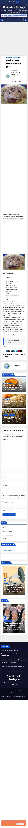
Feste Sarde (21, 585)
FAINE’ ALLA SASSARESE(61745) (10, 650)
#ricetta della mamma (14, 78)
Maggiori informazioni (10, 824)
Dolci (12, 383)
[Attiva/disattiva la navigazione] (13, 20)
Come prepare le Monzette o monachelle (13, 418)
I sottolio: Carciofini (19, 354)
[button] (23, 20)
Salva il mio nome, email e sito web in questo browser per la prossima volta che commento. (14, 496)
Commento (6, 439)
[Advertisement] (14, 36)
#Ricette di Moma (16, 81)
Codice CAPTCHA (7, 510)
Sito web (5, 485)
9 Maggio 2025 (23, 627)
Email (4, 477)
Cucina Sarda (9, 57)
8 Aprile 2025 (19, 589)
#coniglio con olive (16, 74)
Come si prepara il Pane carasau (13, 402)
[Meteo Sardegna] (7, 550)
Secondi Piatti (16, 57)
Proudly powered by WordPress (10, 691)
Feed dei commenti (8, 535)
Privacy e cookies (19, 696)
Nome (4, 468)
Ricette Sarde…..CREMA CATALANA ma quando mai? (13, 387)
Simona (15, 70)
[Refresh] (13, 502)
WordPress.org (6, 539)
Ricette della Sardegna (14, 7)
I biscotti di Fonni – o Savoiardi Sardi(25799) (12, 666)
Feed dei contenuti (7, 531)
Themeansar (13, 692)
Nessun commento (8, 629)
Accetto (20, 824)
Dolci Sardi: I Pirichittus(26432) (9, 662)
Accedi (4, 527)
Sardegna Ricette (17, 389)
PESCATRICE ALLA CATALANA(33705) (11, 659)
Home (2, 696)
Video (25, 696)
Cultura (16, 585)
